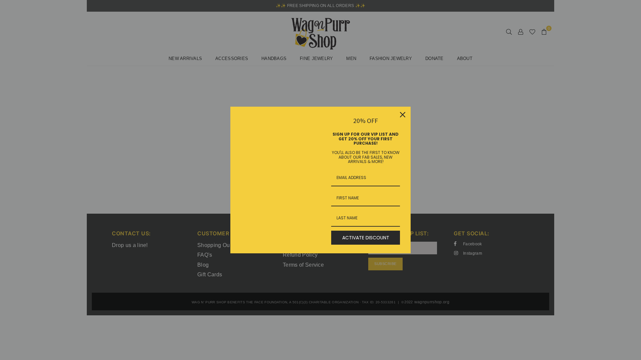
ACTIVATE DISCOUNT (365, 237)
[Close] (403, 115)
